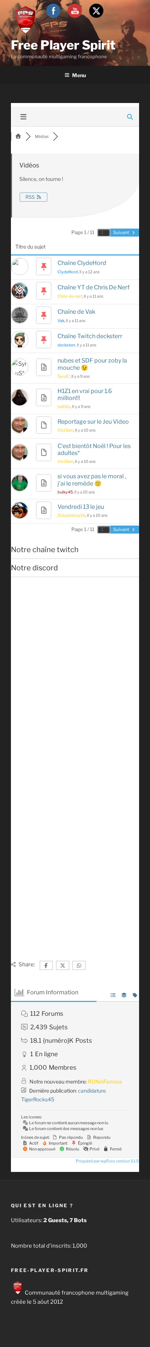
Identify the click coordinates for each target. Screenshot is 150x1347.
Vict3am (66, 430)
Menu (79, 75)
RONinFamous (105, 1081)
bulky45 (65, 492)
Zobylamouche (72, 515)
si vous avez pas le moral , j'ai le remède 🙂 (92, 480)
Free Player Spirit (63, 44)
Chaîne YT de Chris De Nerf (94, 287)
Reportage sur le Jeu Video (93, 421)
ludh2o (64, 406)
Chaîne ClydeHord (82, 263)
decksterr (66, 345)
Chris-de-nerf (70, 296)
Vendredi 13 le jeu (81, 506)
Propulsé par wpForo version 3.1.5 (107, 1161)
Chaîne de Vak (76, 311)
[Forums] (18, 136)
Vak (61, 320)
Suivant (121, 232)
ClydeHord (68, 271)
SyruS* (64, 376)
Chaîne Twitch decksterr (90, 336)
